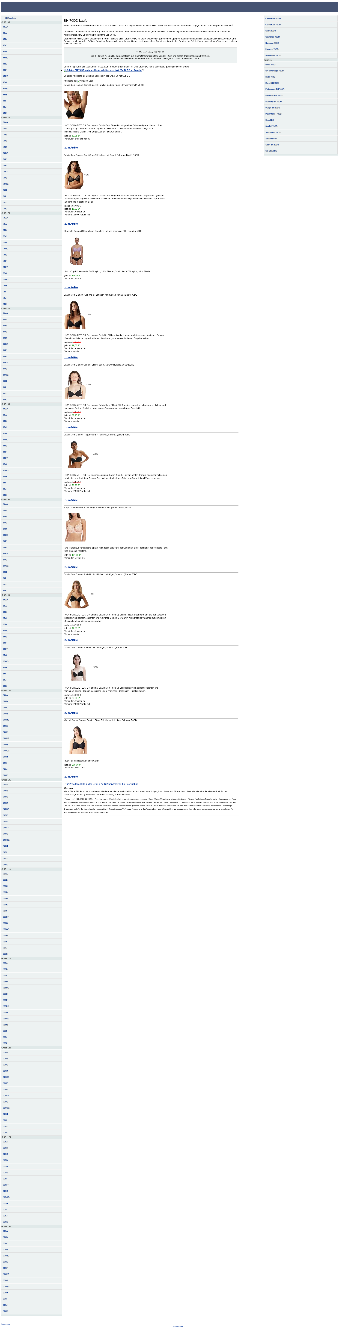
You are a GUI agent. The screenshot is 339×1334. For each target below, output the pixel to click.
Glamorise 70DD (272, 37)
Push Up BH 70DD (273, 114)
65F (5, 70)
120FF (6, 1095)
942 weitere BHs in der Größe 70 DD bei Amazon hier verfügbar (102, 783)
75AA (5, 218)
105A (5, 784)
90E (5, 541)
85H (5, 476)
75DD (5, 248)
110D (5, 892)
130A (5, 1231)
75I (4, 292)
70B (5, 135)
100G (5, 744)
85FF (5, 458)
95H (5, 667)
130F (5, 1268)
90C (5, 523)
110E (5, 904)
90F (5, 547)
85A (5, 415)
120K (5, 1132)
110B (5, 880)
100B (5, 701)
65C (5, 45)
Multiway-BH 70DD (273, 101)
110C (5, 886)
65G (5, 82)
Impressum (5, 1324)
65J (4, 107)
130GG (6, 1286)
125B (5, 1148)
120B (5, 1058)
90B (5, 516)
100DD (6, 720)
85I (4, 483)
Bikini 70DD (270, 64)
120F (5, 1089)
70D (5, 147)
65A (5, 33)
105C (5, 797)
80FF (5, 362)
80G (5, 369)
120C (5, 1065)
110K (5, 954)
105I (5, 852)
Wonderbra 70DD (272, 55)
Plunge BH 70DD (272, 108)
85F (5, 452)
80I (4, 387)
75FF (5, 267)
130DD (6, 1256)
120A (5, 1052)
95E (5, 637)
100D (5, 714)
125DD (6, 1166)
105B (5, 791)
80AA (5, 313)
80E (5, 350)
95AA (5, 600)
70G (5, 178)
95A (5, 606)
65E (5, 64)
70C (5, 141)
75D (5, 242)
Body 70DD (270, 77)
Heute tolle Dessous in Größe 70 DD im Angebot (118, 70)
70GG (5, 184)
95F (5, 643)
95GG (5, 661)
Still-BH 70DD (271, 151)
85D (5, 433)
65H (5, 95)
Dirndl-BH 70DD (272, 83)
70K (5, 209)
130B (5, 1237)
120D (5, 1071)
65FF (5, 76)
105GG (6, 840)
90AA (5, 504)
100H (5, 757)
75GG (5, 279)
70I (4, 196)
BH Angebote (10, 18)
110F (5, 911)
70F (5, 165)
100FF (6, 738)
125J (5, 1216)
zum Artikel (71, 147)
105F (5, 821)
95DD (5, 630)
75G (5, 273)
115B (5, 969)
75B (5, 230)
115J (5, 1037)
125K (5, 1222)
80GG (5, 375)
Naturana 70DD (272, 43)
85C (5, 427)
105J (5, 858)
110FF (6, 917)
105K (5, 864)
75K (5, 304)
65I (4, 101)
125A (5, 1142)
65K (5, 113)
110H (5, 935)
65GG (5, 88)
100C (5, 707)
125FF (6, 1185)
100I (5, 763)
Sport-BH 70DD (272, 145)
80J (4, 393)
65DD (5, 58)
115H (5, 1025)
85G (5, 464)
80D (5, 338)
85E (5, 446)
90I (4, 578)
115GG (6, 1018)
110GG (6, 929)
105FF (6, 828)
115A (5, 963)
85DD (5, 439)
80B (5, 325)
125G (5, 1191)
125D (5, 1160)
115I (5, 1031)
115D (5, 981)
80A (5, 319)
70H (5, 190)
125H (5, 1203)
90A (5, 510)
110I (5, 941)
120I (5, 1120)
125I (5, 1209)
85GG (5, 470)
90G (5, 560)
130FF (6, 1274)
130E (5, 1262)
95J (4, 680)
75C (5, 236)
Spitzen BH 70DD (272, 132)
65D (5, 51)
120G (5, 1102)
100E (5, 726)
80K (5, 399)
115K (5, 1043)
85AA (5, 409)
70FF (5, 172)
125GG (6, 1197)
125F (5, 1179)
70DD (5, 153)
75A (5, 224)
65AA (5, 27)
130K (5, 1311)
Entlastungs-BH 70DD (274, 89)
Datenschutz (178, 1327)
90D (5, 529)
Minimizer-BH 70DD (273, 95)
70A (5, 128)
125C (5, 1154)
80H (5, 381)
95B (5, 612)
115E (5, 994)
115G (5, 1012)
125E (5, 1172)
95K (5, 686)
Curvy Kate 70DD (273, 24)
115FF (6, 1006)
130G (5, 1280)
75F (5, 261)
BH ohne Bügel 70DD (274, 71)
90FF (5, 553)
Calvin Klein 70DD (273, 18)
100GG (6, 751)
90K (5, 590)
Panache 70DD (271, 49)
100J (5, 769)
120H (5, 1114)
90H (5, 572)
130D (5, 1249)
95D (5, 624)
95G (5, 655)
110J (5, 948)
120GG (6, 1108)
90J (4, 584)
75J (4, 298)
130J (5, 1305)
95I (4, 674)
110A (5, 874)
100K (5, 775)
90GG (5, 566)
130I (5, 1299)
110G (5, 923)
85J (4, 489)
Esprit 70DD (270, 31)
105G (5, 834)
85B (5, 421)
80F (5, 356)
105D (5, 803)
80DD (5, 344)
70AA (5, 122)
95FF (5, 649)
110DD (6, 898)
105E (5, 815)
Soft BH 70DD (271, 126)
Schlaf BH (269, 120)
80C (5, 332)
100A (5, 695)
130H (5, 1293)
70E (5, 159)
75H (5, 285)
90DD (5, 535)
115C (5, 975)
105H (5, 846)
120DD (6, 1077)
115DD (6, 988)
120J (5, 1126)
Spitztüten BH (271, 138)
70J (4, 202)
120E (5, 1083)
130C (5, 1243)
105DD (6, 809)
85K (5, 495)
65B (5, 39)
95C (5, 618)
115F (5, 1000)
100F (5, 732)
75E (5, 255)
